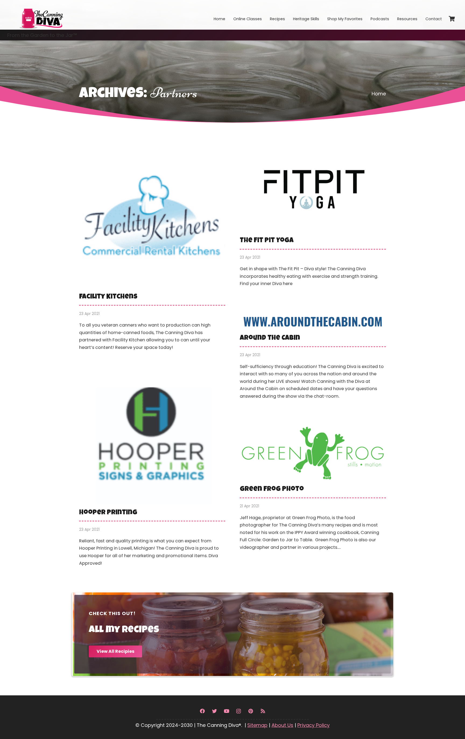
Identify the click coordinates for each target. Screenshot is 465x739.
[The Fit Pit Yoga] (313, 218)
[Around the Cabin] (313, 360)
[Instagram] (238, 711)
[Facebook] (202, 711)
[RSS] (263, 711)
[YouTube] (226, 711)
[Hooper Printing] (152, 475)
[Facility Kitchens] (152, 250)
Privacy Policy (313, 725)
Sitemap (257, 725)
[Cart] (452, 19)
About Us (282, 725)
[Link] (41, 15)
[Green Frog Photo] (313, 492)
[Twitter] (214, 711)
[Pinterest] (251, 711)
